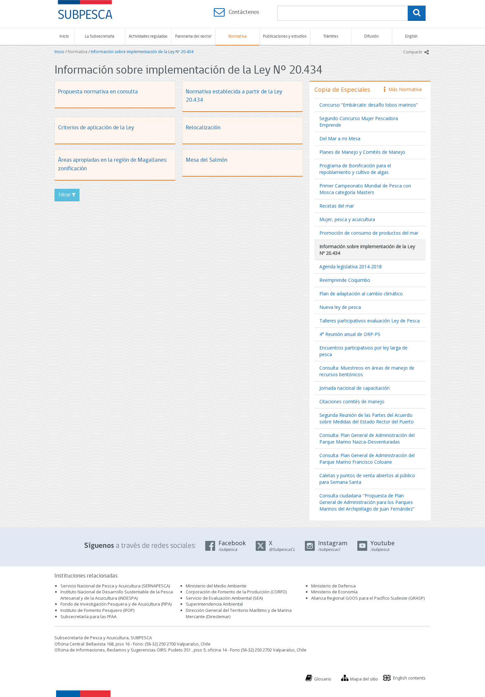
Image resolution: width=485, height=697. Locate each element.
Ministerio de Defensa (333, 586)
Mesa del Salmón (206, 160)
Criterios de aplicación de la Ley (96, 128)
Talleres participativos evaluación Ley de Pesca (369, 320)
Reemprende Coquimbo (344, 280)
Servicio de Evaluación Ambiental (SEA (224, 598)
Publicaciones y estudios (285, 36)
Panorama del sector (193, 36)
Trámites (330, 36)
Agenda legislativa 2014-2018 (350, 266)
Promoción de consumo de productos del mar (368, 233)
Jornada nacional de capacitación (354, 388)
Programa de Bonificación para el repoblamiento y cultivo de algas (355, 168)
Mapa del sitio (364, 679)
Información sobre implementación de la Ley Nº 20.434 (142, 51)
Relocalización (203, 128)
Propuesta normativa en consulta (98, 92)
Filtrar (65, 194)
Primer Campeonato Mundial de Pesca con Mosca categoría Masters (365, 189)
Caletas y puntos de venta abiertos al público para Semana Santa (367, 478)
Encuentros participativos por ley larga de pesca (363, 351)
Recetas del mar (336, 206)
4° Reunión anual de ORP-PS (349, 334)
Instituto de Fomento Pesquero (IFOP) (97, 610)
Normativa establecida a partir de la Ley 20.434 (234, 96)
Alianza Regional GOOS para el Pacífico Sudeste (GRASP (367, 598)
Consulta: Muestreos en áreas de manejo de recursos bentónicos (366, 371)
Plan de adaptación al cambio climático (361, 293)
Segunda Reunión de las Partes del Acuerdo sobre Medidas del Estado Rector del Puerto (366, 418)
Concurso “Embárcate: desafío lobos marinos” (368, 105)
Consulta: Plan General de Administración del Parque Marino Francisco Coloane (367, 458)
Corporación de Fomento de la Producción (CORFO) (236, 592)
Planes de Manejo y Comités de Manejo (362, 152)
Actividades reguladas (148, 36)
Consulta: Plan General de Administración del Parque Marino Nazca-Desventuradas (367, 438)
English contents (409, 678)
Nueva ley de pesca (340, 307)
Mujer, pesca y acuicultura (347, 219)
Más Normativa (403, 89)
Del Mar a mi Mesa (339, 138)
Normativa (237, 36)
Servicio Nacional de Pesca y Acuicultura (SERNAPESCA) (115, 586)
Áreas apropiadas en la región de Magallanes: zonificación (112, 164)
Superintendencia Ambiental (214, 604)
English (411, 36)
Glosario (322, 679)
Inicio (64, 36)
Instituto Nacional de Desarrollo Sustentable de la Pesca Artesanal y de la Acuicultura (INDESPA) (116, 595)
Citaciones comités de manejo (351, 401)
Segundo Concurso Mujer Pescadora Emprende (358, 121)
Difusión (371, 36)
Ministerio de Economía (334, 592)
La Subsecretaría (99, 36)
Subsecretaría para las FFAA (88, 616)
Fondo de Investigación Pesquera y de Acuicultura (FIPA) (116, 604)
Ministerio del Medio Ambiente (216, 586)
